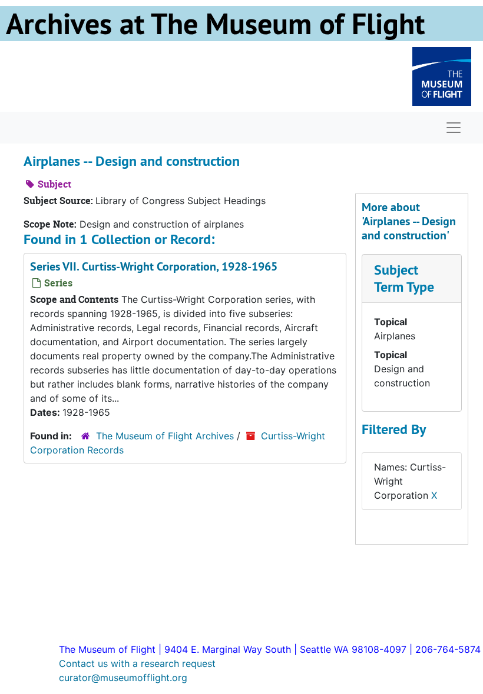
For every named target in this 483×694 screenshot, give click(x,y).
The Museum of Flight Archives (165, 436)
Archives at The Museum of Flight (215, 23)
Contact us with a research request (137, 663)
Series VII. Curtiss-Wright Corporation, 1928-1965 (153, 266)
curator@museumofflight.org (123, 677)
